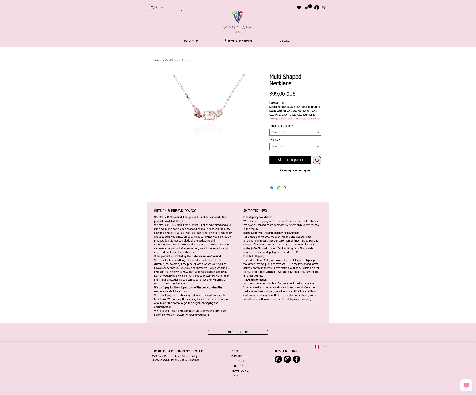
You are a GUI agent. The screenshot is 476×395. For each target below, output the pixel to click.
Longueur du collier (281, 126)
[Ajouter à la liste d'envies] (317, 160)
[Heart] (299, 7)
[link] (308, 6)
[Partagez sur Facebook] (272, 188)
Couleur (274, 140)
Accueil (158, 60)
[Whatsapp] (278, 359)
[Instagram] (287, 359)
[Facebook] (296, 359)
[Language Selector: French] (320, 346)
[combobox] (295, 132)
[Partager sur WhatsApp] (279, 188)
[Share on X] (286, 188)
